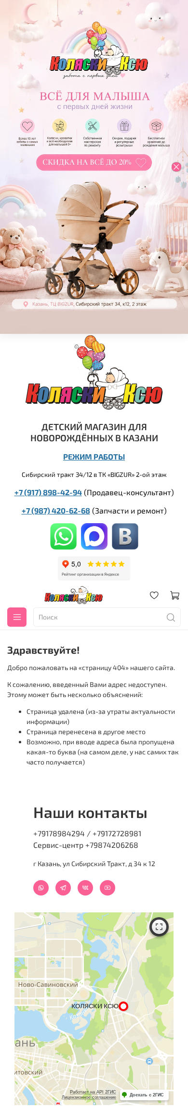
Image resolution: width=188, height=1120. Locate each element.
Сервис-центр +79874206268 (85, 844)
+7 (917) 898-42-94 (48, 492)
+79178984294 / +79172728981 (87, 833)
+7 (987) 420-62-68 (56, 510)
